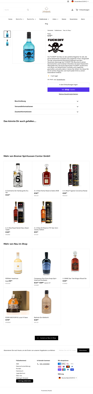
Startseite (50, 30)
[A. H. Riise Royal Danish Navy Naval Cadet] (18, 217)
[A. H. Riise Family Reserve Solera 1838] (46, 179)
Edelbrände (43, 19)
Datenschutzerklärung (23, 366)
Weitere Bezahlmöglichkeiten (68, 94)
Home (10, 19)
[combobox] (17, 10)
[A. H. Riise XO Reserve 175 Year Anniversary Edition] (46, 217)
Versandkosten (60, 79)
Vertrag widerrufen (24, 381)
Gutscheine (73, 19)
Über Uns (19, 376)
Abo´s (83, 19)
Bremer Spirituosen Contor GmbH (32, 156)
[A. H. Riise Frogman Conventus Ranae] (75, 179)
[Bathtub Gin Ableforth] (46, 306)
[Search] (28, 10)
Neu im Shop (67, 30)
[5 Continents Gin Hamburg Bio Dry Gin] (18, 179)
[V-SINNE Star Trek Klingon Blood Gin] (75, 267)
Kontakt (18, 368)
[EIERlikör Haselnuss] (18, 267)
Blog (46, 24)
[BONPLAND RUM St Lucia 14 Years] (18, 306)
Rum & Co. (30, 19)
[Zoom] (28, 47)
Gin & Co (19, 19)
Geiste (64, 19)
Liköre (54, 19)
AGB (17, 364)
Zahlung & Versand (22, 378)
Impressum (19, 371)
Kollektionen (58, 30)
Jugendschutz (20, 373)
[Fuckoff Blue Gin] (11, 137)
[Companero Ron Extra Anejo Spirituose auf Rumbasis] (46, 268)
